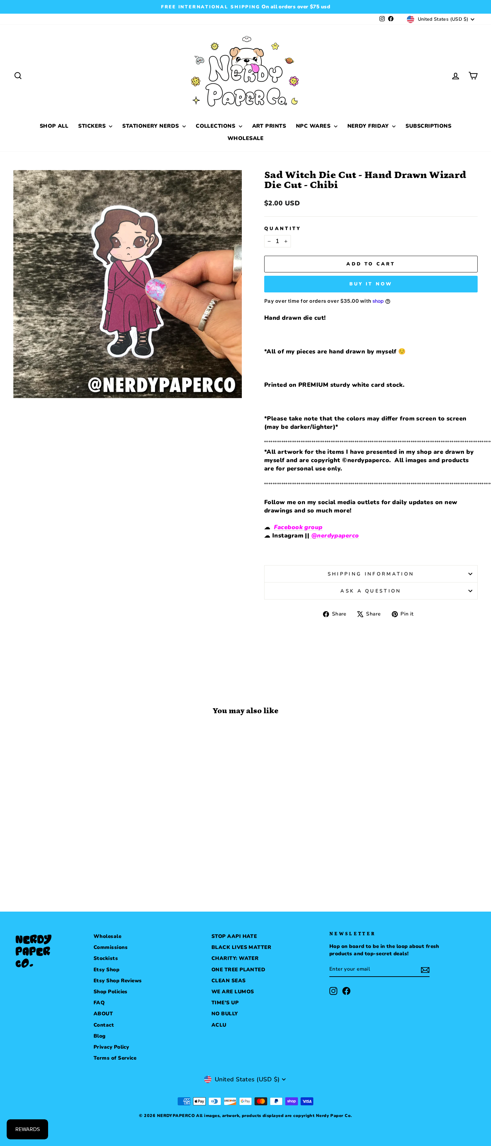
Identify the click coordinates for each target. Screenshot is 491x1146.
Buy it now (371, 284)
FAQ (99, 1002)
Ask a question (370, 591)
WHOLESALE (245, 138)
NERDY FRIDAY (369, 126)
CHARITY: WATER (235, 958)
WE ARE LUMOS (232, 991)
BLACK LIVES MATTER (241, 947)
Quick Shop (68, 834)
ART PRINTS (269, 126)
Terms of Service (115, 1058)
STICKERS (92, 126)
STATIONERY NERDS (151, 126)
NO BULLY (224, 1013)
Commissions (111, 947)
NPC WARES (314, 126)
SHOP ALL (54, 126)
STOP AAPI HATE (234, 936)
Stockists (106, 958)
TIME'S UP (224, 1002)
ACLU (218, 1025)
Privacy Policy (111, 1047)
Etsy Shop (106, 969)
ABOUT (103, 1013)
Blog (100, 1036)
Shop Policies (111, 991)
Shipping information (371, 573)
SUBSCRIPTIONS (428, 126)
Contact (104, 1025)
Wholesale (107, 936)
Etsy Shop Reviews (118, 980)
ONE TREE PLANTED (238, 969)
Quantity (282, 228)
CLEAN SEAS (228, 980)
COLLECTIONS (216, 126)
